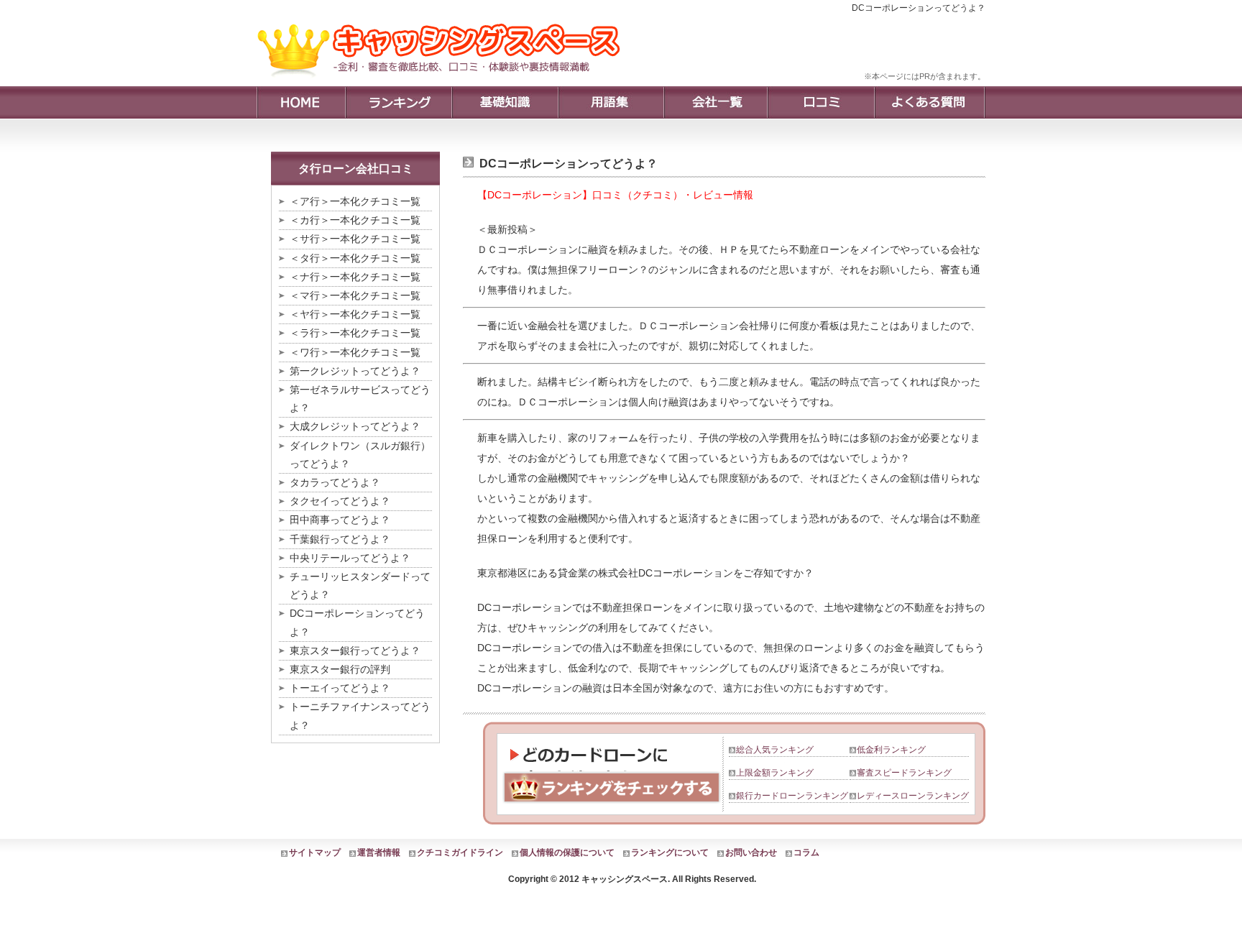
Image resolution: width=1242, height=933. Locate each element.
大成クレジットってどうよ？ (355, 426)
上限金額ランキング (775, 773)
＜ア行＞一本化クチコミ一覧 (355, 201)
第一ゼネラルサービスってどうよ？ (360, 398)
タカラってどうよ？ (335, 482)
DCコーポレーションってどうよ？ (357, 622)
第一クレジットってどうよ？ (355, 371)
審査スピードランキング (904, 773)
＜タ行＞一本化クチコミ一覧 (355, 258)
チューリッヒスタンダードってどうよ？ (360, 585)
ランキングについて (670, 852)
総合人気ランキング (775, 750)
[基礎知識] (504, 102)
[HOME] (301, 102)
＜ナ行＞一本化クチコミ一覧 (355, 276)
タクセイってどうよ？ (340, 501)
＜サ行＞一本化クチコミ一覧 (355, 238)
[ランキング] (398, 102)
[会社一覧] (715, 102)
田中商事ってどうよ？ (340, 519)
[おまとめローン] (444, 82)
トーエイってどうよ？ (340, 688)
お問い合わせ (751, 852)
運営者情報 (378, 852)
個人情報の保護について (567, 852)
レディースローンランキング (913, 796)
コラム (806, 852)
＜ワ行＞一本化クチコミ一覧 (355, 352)
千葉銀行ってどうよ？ (340, 539)
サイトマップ (315, 852)
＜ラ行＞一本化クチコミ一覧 (355, 333)
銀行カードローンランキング (792, 796)
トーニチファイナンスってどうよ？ (360, 715)
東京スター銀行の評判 (340, 669)
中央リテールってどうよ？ (350, 558)
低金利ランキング (891, 750)
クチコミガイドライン (460, 852)
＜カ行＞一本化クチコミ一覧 (355, 220)
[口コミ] (820, 102)
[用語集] (610, 102)
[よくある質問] (929, 102)
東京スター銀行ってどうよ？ (355, 650)
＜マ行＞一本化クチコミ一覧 (355, 295)
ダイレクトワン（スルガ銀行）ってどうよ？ (360, 454)
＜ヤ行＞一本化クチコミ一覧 (355, 314)
